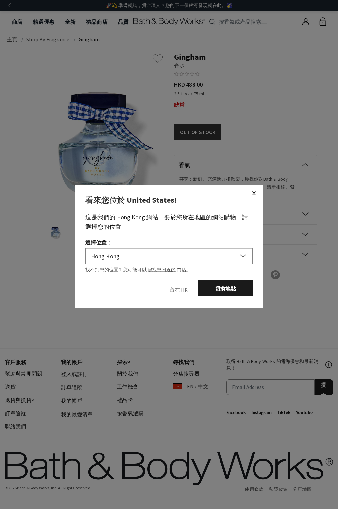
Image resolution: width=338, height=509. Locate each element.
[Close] (254, 193)
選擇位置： (98, 242)
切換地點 (225, 288)
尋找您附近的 (162, 269)
